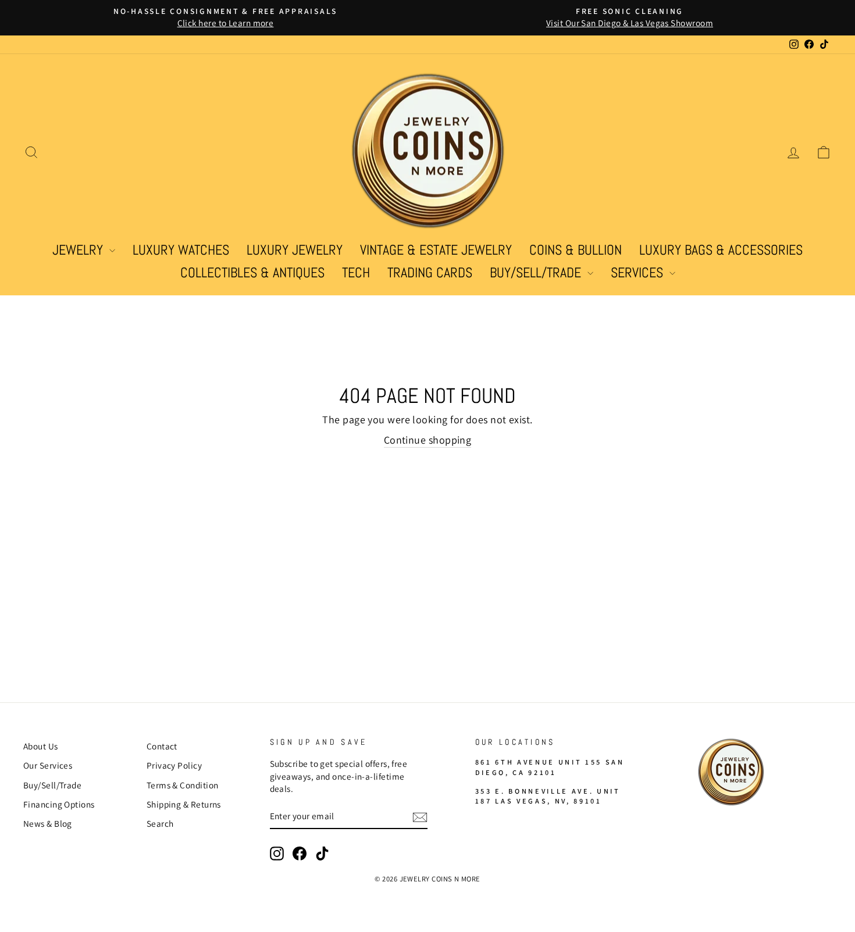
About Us (40, 746)
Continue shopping (428, 440)
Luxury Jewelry (295, 250)
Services (639, 272)
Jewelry (79, 250)
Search (160, 823)
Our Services (47, 765)
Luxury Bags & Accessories (721, 250)
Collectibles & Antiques (252, 272)
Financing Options (59, 804)
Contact (162, 746)
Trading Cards (429, 272)
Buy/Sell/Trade (537, 272)
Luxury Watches (181, 250)
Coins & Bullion (575, 250)
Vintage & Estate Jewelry (436, 250)
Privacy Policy (174, 765)
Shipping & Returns (184, 804)
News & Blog (47, 823)
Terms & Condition (183, 785)
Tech (356, 272)
